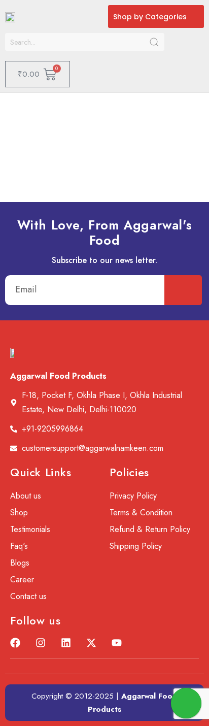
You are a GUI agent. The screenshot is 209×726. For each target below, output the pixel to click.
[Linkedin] (66, 643)
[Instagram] (41, 643)
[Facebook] (15, 643)
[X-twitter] (91, 643)
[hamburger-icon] (192, 60)
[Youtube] (117, 643)
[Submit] (183, 290)
